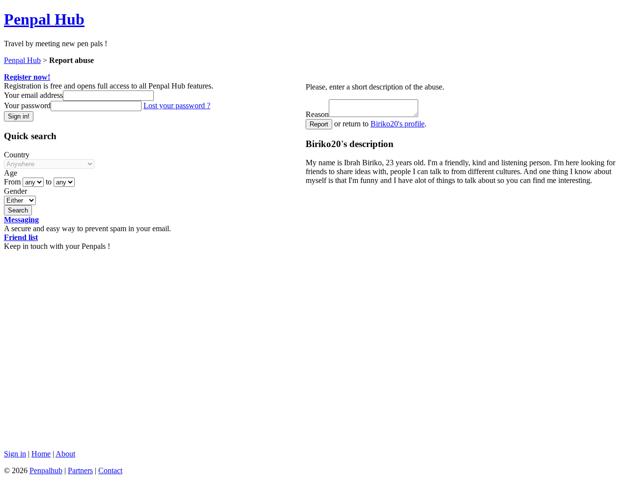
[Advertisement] (299, 373)
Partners (80, 470)
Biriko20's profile (398, 124)
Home (41, 454)
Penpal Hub (44, 19)
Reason (317, 114)
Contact (110, 470)
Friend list (21, 237)
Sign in (15, 454)
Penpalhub (45, 470)
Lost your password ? (176, 105)
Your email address (33, 95)
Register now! (27, 77)
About (65, 454)
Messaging (21, 219)
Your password (27, 105)
